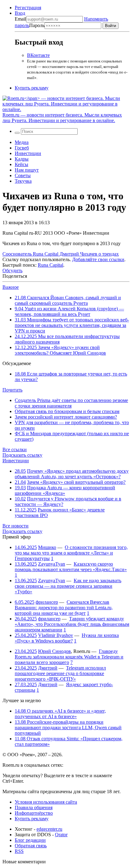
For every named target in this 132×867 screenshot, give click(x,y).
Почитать (12, 389)
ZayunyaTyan (51, 564)
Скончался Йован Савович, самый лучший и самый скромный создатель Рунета (68, 300)
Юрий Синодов (54, 651)
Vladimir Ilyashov (55, 635)
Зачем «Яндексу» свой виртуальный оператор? (76, 482)
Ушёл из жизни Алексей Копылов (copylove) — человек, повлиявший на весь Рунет (69, 311)
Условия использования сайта (46, 802)
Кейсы (21, 164)
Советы (23, 175)
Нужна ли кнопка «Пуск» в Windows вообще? (67, 638)
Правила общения (33, 807)
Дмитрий (47, 667)
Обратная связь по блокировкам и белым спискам (67, 411)
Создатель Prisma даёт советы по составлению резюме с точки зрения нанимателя (71, 403)
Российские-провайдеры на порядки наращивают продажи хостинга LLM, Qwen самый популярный (68, 727)
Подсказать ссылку (22, 455)
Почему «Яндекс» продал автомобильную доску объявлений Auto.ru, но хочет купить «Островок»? (72, 473)
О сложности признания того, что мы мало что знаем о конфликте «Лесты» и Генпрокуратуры (71, 553)
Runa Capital (50, 265)
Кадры (22, 158)
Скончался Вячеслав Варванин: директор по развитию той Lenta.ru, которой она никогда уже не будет (64, 607)
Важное (10, 287)
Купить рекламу (32, 87)
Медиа (22, 142)
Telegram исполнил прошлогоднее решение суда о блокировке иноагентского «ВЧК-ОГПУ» (60, 673)
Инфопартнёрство (34, 813)
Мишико (47, 547)
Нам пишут (27, 170)
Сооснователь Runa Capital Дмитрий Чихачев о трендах (60, 254)
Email (20, 19)
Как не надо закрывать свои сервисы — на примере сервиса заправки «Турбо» (68, 586)
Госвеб (22, 147)
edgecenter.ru (49, 829)
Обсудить (12, 270)
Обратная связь (31, 845)
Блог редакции (30, 840)
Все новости (15, 525)
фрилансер (47, 602)
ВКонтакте (38, 55)
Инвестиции (28, 153)
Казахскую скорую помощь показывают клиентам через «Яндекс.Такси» (71, 566)
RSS (19, 851)
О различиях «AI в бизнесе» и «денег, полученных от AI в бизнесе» (60, 713)
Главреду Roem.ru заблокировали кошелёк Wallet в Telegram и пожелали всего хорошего (69, 657)
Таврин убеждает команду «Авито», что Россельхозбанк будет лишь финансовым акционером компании (72, 624)
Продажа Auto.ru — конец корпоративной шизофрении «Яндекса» (65, 490)
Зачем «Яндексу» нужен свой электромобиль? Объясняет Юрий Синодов (60, 350)
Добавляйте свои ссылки (98, 259)
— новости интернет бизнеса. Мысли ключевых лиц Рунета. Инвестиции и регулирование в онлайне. (62, 117)
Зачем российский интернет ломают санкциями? (66, 417)
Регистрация (28, 7)
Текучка (23, 181)
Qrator (61, 834)
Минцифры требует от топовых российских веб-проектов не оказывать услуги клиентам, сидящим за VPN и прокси (72, 325)
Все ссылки (14, 449)
